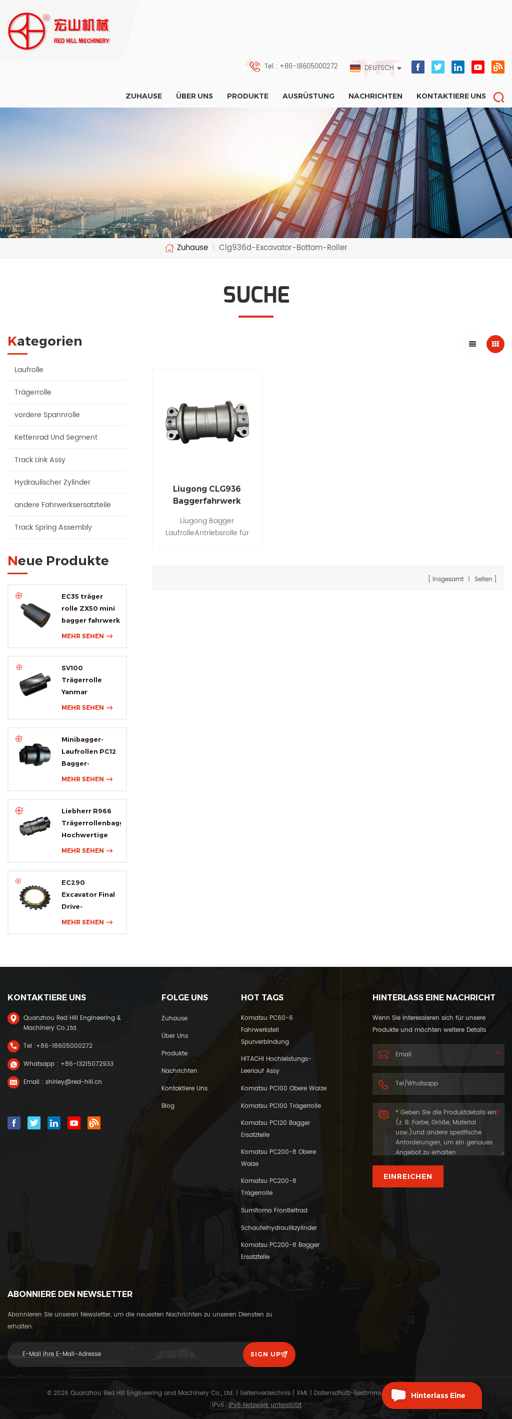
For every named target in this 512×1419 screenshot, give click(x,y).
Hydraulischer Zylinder (52, 482)
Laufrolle (29, 370)
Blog (168, 1106)
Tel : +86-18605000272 (301, 67)
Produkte (247, 96)
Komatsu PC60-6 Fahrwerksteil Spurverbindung (267, 1030)
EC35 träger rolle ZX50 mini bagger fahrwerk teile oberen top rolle (91, 609)
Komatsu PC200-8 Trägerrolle (268, 1187)
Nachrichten (375, 96)
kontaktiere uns (451, 96)
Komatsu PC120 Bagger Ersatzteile (275, 1129)
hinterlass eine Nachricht (438, 1400)
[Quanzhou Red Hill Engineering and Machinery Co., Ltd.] (60, 32)
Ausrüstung (308, 96)
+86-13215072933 (87, 1064)
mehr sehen (83, 636)
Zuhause (144, 96)
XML (302, 1393)
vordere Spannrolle (47, 415)
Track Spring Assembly (53, 527)
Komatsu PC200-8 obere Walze (278, 1158)
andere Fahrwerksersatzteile (62, 505)
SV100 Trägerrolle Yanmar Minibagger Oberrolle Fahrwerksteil (86, 681)
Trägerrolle (33, 392)
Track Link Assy (40, 460)
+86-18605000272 (64, 1046)
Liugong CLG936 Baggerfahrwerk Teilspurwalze (207, 495)
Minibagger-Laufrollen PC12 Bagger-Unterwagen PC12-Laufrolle (89, 752)
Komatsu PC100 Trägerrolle (281, 1106)
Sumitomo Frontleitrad (274, 1210)
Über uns (194, 96)
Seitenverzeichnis (265, 1393)
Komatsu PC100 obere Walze (283, 1088)
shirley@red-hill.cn (74, 1082)
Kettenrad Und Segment (56, 437)
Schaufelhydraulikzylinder (279, 1228)
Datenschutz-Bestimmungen (356, 1393)
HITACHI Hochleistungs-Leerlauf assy (276, 1065)
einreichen (408, 1176)
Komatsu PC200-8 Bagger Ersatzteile (280, 1251)
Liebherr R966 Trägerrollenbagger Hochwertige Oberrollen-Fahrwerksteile (91, 824)
